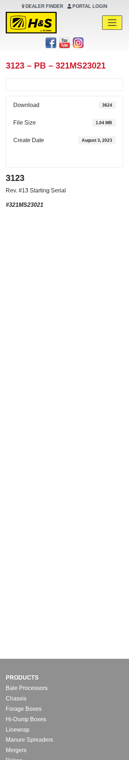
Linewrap (17, 730)
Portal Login (89, 6)
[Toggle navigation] (112, 22)
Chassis (16, 698)
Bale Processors (27, 688)
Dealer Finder (44, 6)
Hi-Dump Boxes (26, 719)
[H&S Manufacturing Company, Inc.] (31, 22)
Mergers (16, 750)
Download (64, 158)
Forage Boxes (24, 709)
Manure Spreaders (29, 740)
